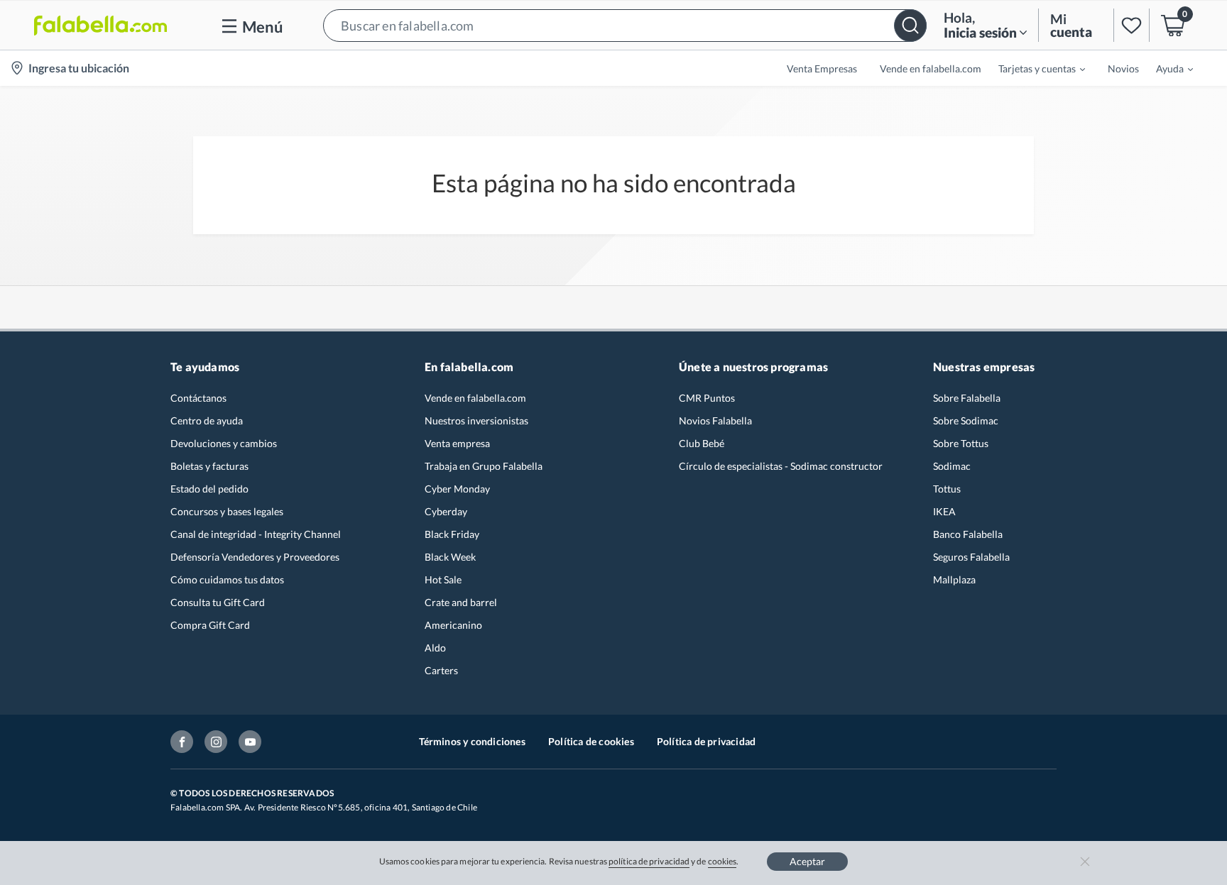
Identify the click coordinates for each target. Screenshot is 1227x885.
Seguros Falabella (971, 557)
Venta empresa (457, 443)
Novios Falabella (715, 420)
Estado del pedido (209, 489)
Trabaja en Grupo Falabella (483, 466)
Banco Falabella (968, 534)
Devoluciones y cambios (223, 443)
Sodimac (952, 466)
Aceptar (807, 861)
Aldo (435, 648)
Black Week (450, 557)
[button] (625, 25)
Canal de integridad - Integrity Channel (255, 534)
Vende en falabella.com (475, 398)
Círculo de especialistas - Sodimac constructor (781, 466)
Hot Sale (443, 579)
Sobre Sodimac (965, 420)
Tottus (947, 489)
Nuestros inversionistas (476, 420)
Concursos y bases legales (226, 511)
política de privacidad (649, 861)
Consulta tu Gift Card (217, 602)
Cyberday (446, 511)
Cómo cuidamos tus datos (227, 579)
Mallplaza (954, 579)
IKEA (944, 511)
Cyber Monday (457, 489)
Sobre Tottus (960, 443)
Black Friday (452, 534)
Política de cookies (591, 741)
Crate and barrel (461, 602)
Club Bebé (701, 443)
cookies (722, 861)
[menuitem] (1033, 68)
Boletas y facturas (209, 466)
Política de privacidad (706, 741)
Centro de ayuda (206, 420)
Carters (441, 670)
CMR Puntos (707, 398)
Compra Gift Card (210, 625)
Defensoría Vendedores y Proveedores (254, 557)
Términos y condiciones (472, 741)
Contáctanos (198, 398)
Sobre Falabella (966, 398)
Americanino (453, 625)
